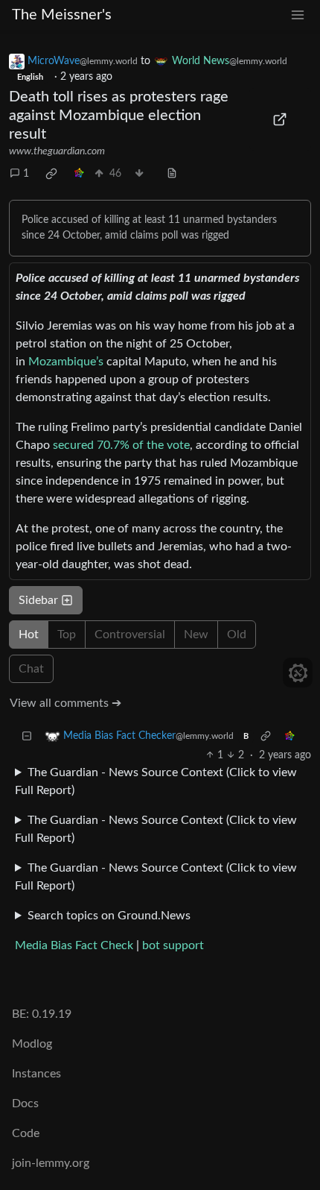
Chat (31, 669)
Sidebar (38, 600)
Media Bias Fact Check (74, 945)
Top (66, 634)
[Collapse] (27, 736)
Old (236, 634)
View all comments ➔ (65, 703)
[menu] (297, 15)
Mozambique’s (65, 362)
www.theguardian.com (57, 151)
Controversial (130, 634)
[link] (51, 174)
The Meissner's (62, 14)
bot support (173, 945)
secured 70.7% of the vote (121, 445)
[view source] (172, 174)
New (196, 634)
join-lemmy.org (50, 1163)
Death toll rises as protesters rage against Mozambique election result (118, 115)
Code (25, 1133)
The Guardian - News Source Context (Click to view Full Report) (156, 781)
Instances (36, 1074)
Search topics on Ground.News (109, 916)
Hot (29, 634)
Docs (25, 1103)
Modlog (32, 1044)
